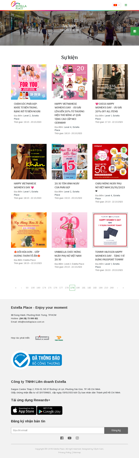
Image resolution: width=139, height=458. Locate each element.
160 (38, 288)
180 (78, 288)
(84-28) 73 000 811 (28, 318)
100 (33, 288)
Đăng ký (116, 430)
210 (106, 288)
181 (83, 288)
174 (44, 288)
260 (112, 288)
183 (95, 288)
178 (66, 288)
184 (100, 288)
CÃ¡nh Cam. (98, 449)
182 (89, 288)
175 (50, 288)
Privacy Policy (64, 452)
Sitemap (77, 452)
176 (55, 288)
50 (27, 288)
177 (61, 288)
